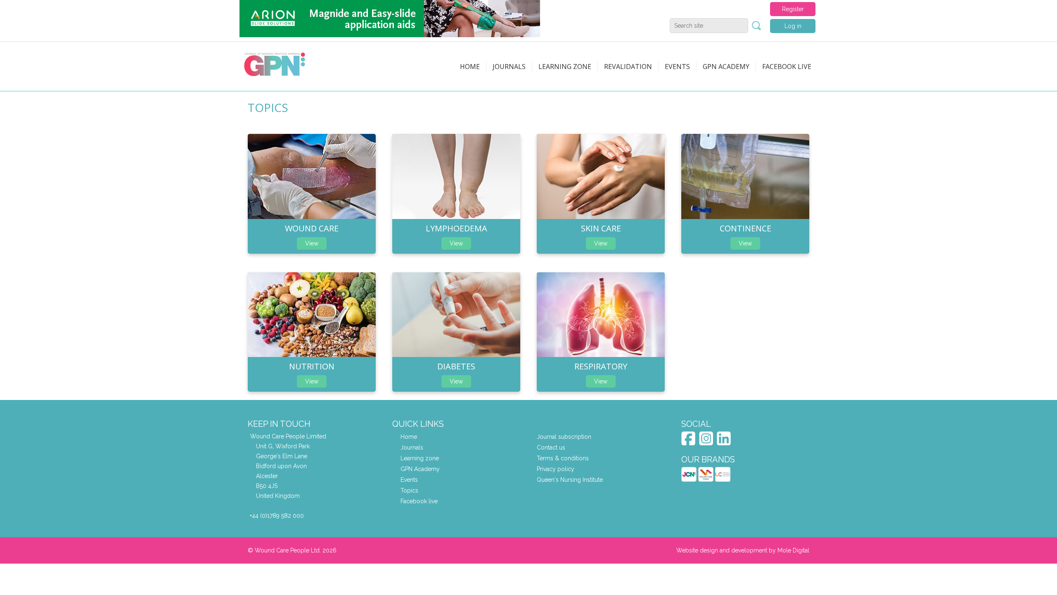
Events (677, 66)
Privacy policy (555, 469)
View (311, 243)
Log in (792, 26)
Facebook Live (786, 66)
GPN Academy (726, 66)
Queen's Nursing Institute (570, 479)
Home (470, 66)
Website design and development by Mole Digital (742, 550)
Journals (509, 66)
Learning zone (564, 66)
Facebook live (419, 501)
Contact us (551, 447)
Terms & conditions (563, 458)
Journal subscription (564, 436)
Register (793, 9)
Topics (409, 490)
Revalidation (628, 66)
